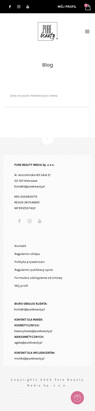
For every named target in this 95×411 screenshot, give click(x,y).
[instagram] (18, 6)
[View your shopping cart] (87, 7)
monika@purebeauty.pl (29, 358)
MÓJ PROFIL (67, 6)
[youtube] (27, 6)
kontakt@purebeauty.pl (29, 309)
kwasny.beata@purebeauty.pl (33, 331)
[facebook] (10, 6)
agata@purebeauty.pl (28, 342)
